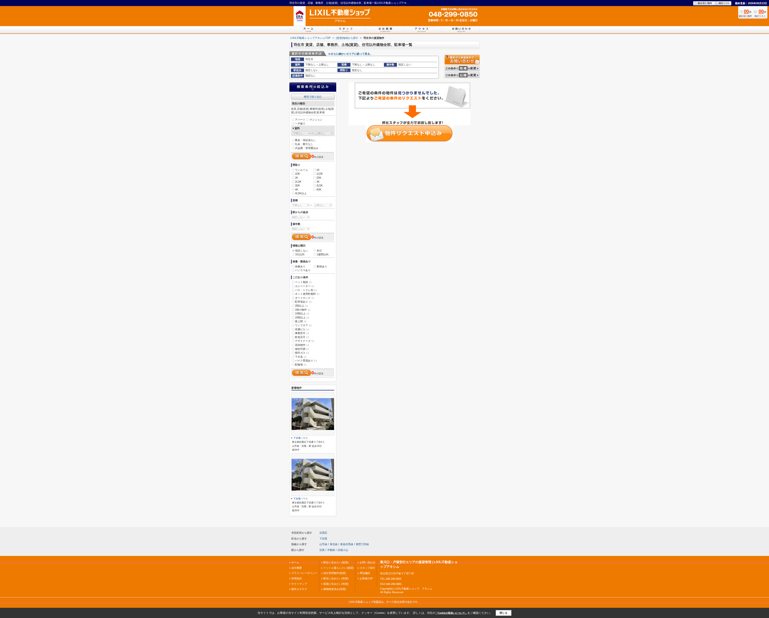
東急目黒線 (346, 544)
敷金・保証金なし (305, 140)
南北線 (334, 544)
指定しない (301, 250)
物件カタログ (299, 589)
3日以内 (299, 254)
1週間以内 (322, 254)
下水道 (300, 356)
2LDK (298, 181)
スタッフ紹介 (367, 567)
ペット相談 (303, 282)
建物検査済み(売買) (334, 589)
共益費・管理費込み (306, 148)
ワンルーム (301, 169)
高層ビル (302, 329)
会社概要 (296, 567)
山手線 (323, 544)
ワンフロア (303, 325)
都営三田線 (362, 544)
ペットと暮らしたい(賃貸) (338, 567)
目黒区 (323, 532)
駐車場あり (303, 301)
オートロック (304, 297)
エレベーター (304, 286)
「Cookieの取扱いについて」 (451, 613)
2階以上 (301, 305)
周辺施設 (365, 573)
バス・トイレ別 (306, 290)
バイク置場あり (306, 360)
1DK (297, 173)
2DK (318, 177)
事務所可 (302, 333)
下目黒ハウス (300, 438)
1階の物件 (302, 309)
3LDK (319, 185)
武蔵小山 (343, 550)
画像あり (300, 266)
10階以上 (302, 313)
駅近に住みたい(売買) (335, 578)
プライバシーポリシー (304, 573)
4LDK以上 (301, 193)
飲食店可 (302, 337)
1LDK (319, 173)
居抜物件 (302, 344)
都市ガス (302, 352)
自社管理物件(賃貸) (334, 573)
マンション (315, 119)
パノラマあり (303, 270)
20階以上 (302, 317)
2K (296, 177)
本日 (319, 250)
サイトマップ (299, 583)
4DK (318, 189)
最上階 (300, 321)
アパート (300, 119)
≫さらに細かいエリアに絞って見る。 (350, 53)
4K (296, 189)
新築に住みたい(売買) (335, 583)
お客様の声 (366, 578)
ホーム (295, 562)
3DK (297, 185)
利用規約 (296, 578)
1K (318, 169)
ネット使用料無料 (307, 293)
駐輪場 (300, 364)
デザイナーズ (304, 340)
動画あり (322, 266)
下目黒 (323, 538)
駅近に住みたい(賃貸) (335, 562)
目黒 (322, 550)
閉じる (503, 612)
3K (318, 181)
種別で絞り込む (313, 96)
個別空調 (302, 348)
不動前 (331, 550)
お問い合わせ (367, 562)
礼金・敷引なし (304, 144)
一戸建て (300, 123)
